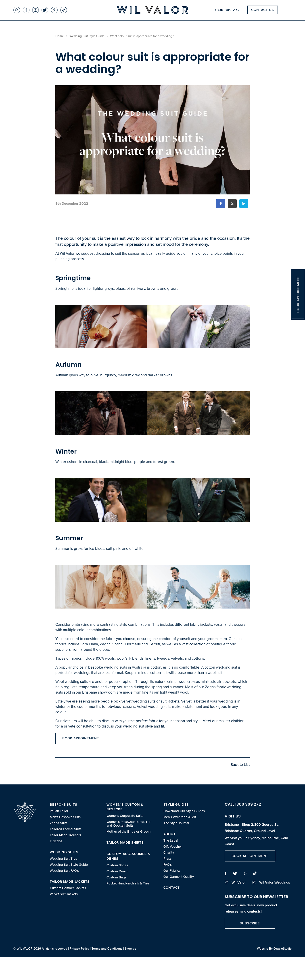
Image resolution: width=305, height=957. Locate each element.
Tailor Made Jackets (70, 881)
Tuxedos (56, 841)
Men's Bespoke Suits (65, 817)
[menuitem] (74, 822)
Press (167, 859)
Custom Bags (116, 877)
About (169, 834)
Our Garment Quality (178, 877)
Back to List (240, 764)
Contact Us (262, 9)
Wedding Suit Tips (63, 859)
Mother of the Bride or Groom (128, 832)
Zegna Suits (58, 823)
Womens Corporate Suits (125, 816)
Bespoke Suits (63, 804)
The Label (170, 840)
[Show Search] (16, 10)
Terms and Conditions (107, 948)
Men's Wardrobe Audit (179, 817)
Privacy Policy (79, 948)
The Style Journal (176, 823)
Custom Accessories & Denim (128, 856)
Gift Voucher (172, 847)
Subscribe (250, 923)
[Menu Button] (288, 10)
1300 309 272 (227, 10)
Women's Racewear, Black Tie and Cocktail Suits (128, 824)
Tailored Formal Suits (65, 829)
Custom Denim (117, 871)
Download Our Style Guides (184, 811)
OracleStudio (283, 948)
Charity (168, 853)
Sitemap (130, 948)
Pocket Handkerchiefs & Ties (128, 883)
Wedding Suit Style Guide (69, 865)
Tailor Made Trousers (65, 835)
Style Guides (176, 804)
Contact (171, 887)
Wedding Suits (64, 852)
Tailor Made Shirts (125, 842)
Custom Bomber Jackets (68, 888)
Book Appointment (80, 738)
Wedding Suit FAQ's (64, 871)
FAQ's (167, 865)
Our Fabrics (171, 871)
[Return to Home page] (152, 10)
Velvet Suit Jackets (64, 894)
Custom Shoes (117, 865)
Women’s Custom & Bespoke (125, 807)
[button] (220, 203)
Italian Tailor (59, 811)
